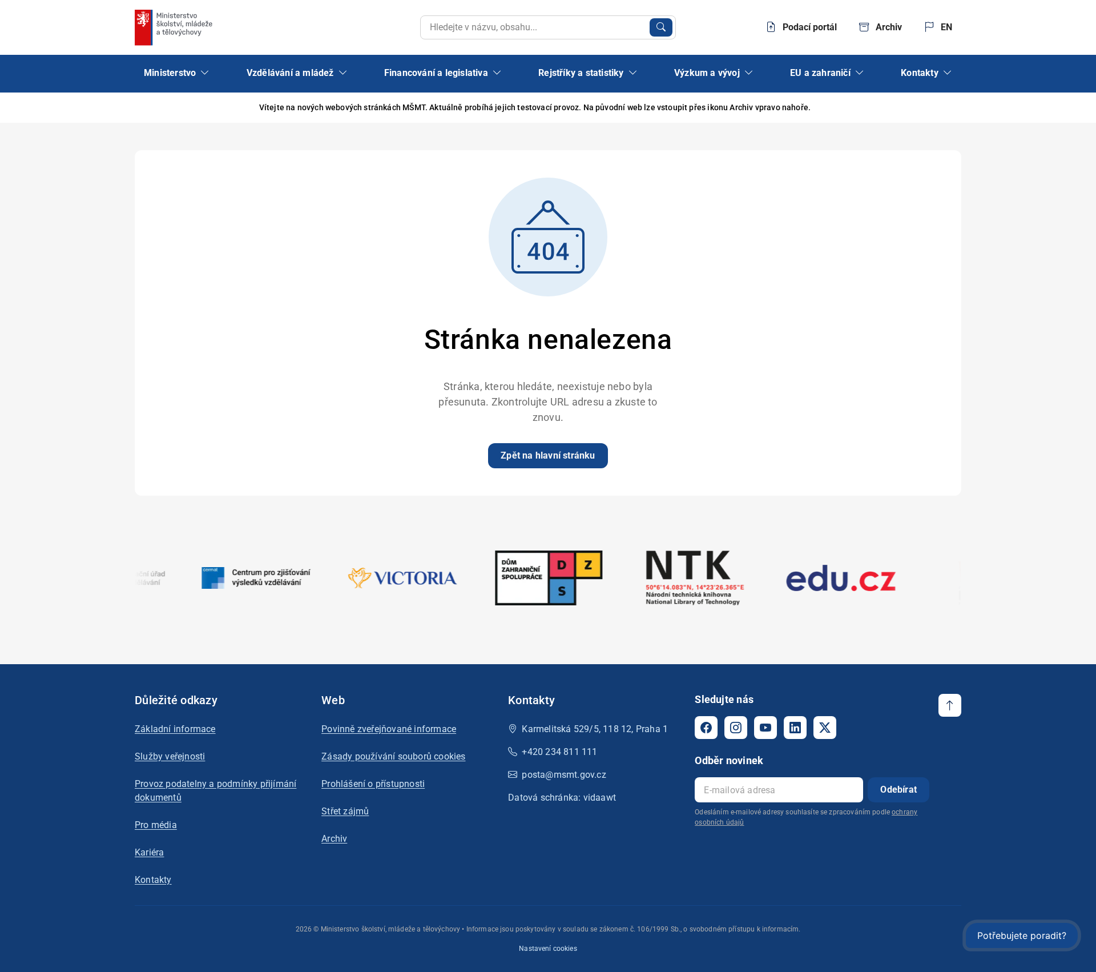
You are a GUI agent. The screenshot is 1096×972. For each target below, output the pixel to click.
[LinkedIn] (795, 727)
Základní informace (175, 729)
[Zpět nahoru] (949, 705)
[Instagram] (735, 727)
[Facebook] (706, 727)
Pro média (156, 825)
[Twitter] (824, 727)
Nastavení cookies (548, 949)
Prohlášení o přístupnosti (373, 783)
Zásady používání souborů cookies (393, 756)
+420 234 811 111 (559, 751)
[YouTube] (765, 727)
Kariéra (149, 852)
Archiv (334, 838)
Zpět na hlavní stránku (548, 455)
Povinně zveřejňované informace (388, 729)
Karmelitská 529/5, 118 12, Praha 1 (595, 729)
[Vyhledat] (661, 27)
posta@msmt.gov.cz (564, 774)
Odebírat (898, 789)
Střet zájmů (345, 811)
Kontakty (153, 879)
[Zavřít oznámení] (952, 107)
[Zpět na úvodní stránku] (175, 27)
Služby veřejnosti (170, 756)
